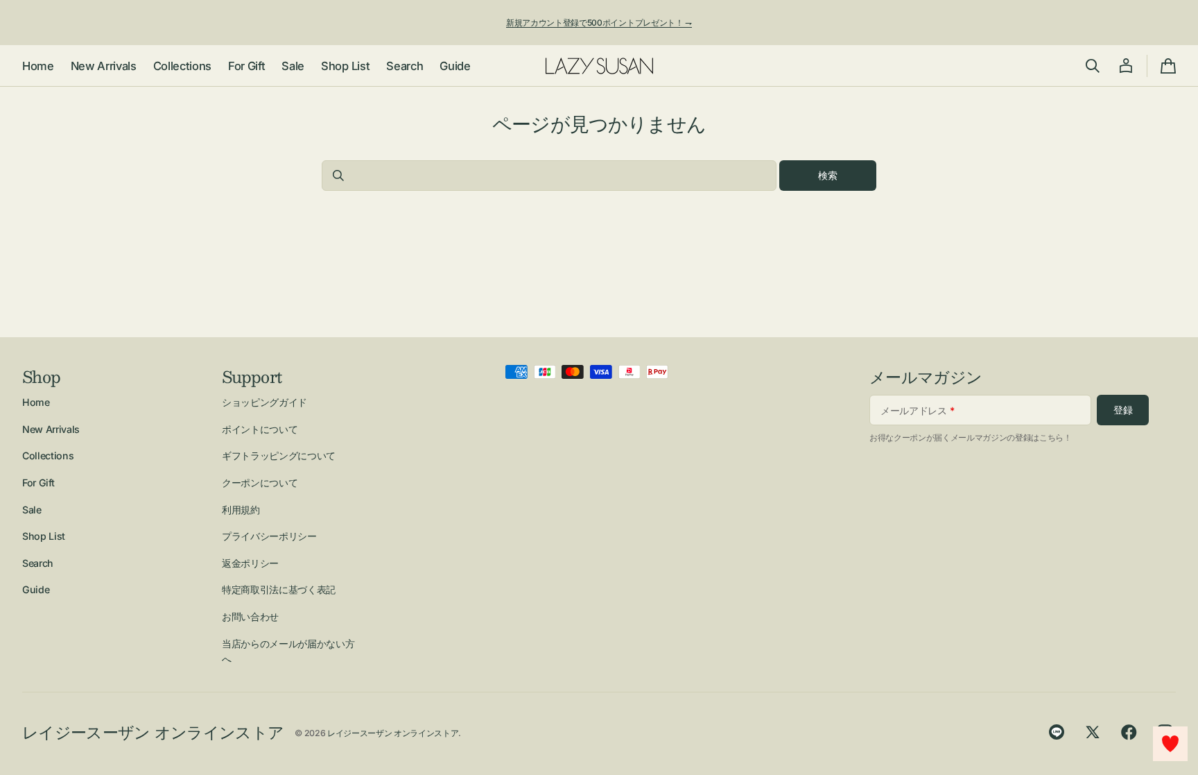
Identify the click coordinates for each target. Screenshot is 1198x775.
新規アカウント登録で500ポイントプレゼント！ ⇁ (599, 22)
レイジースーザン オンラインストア (392, 733)
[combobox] (549, 175)
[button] (1092, 66)
